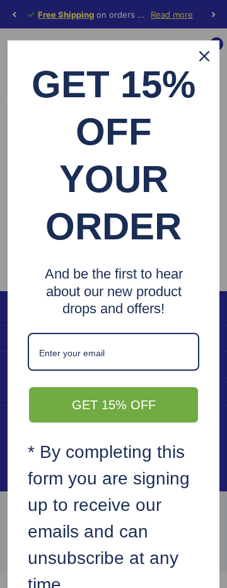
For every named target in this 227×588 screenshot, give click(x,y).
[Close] (204, 56)
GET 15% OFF (114, 405)
